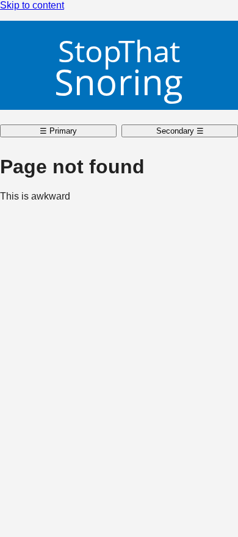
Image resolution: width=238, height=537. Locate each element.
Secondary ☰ (180, 130)
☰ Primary (58, 130)
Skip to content (32, 5)
